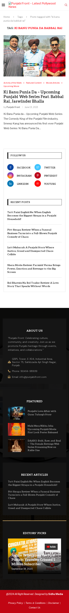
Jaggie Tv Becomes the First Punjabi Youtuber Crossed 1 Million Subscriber (33, 560)
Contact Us (34, 607)
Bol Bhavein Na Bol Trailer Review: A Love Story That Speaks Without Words (33, 284)
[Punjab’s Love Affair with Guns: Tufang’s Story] (16, 413)
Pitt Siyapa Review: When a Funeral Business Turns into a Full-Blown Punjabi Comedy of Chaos (32, 233)
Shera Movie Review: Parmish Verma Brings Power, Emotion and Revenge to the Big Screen (33, 269)
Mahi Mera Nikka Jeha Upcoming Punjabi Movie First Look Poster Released (43, 429)
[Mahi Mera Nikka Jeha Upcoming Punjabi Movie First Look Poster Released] (16, 429)
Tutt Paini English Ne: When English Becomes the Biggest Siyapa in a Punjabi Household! (31, 216)
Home (7, 16)
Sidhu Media (55, 594)
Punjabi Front (13, 107)
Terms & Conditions (35, 603)
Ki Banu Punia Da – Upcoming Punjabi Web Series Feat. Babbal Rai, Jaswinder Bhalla (34, 97)
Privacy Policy (15, 603)
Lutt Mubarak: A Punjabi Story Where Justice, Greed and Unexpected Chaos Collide (30, 251)
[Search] (66, 5)
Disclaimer (53, 603)
